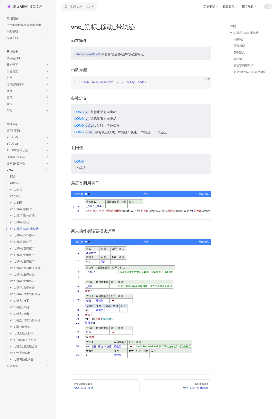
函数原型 (239, 45)
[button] (28, 18)
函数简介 (239, 39)
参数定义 (239, 52)
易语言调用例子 (243, 65)
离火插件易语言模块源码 (249, 72)
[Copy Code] (205, 82)
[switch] (268, 6)
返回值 (237, 58)
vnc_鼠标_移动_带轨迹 (244, 32)
